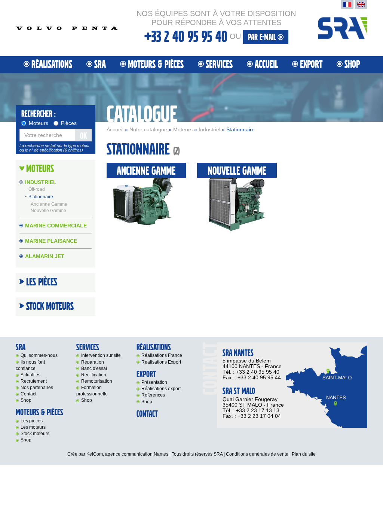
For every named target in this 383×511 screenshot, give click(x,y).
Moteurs (183, 129)
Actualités (30, 374)
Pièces (69, 123)
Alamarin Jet (44, 256)
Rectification (93, 374)
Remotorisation (96, 381)
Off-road (36, 189)
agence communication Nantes (136, 454)
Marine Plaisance (51, 241)
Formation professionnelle (92, 391)
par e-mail (263, 37)
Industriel (209, 129)
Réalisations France (161, 355)
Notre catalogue (148, 129)
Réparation (92, 362)
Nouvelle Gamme (48, 210)
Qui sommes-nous (39, 355)
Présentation (154, 382)
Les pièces (32, 420)
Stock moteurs (50, 306)
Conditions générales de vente (257, 454)
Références (153, 395)
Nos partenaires (37, 387)
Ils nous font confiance (30, 365)
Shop (352, 64)
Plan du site (304, 454)
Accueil (266, 64)
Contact (28, 394)
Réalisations (51, 64)
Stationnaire (40, 197)
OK (83, 136)
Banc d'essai (94, 368)
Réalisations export (161, 388)
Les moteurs (33, 427)
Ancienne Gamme (49, 204)
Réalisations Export (161, 362)
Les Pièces (41, 282)
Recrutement (34, 381)
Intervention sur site (101, 355)
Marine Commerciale (56, 226)
